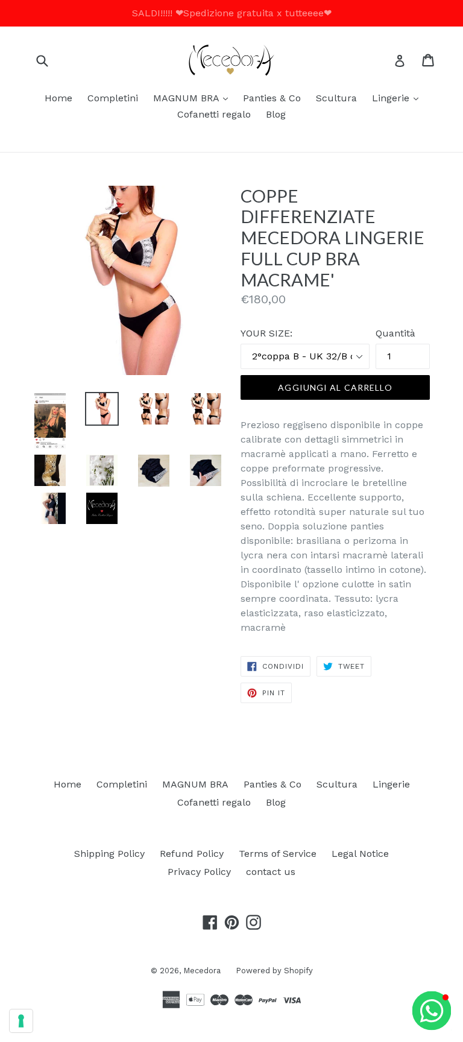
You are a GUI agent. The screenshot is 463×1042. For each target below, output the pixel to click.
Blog (276, 114)
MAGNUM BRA (193, 98)
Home (58, 98)
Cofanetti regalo (214, 114)
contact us (270, 871)
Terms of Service (278, 853)
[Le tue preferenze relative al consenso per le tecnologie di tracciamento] (21, 1020)
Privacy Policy (199, 871)
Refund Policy (192, 853)
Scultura (336, 98)
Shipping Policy (109, 853)
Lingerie (398, 98)
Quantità (395, 333)
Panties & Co (272, 98)
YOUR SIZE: (266, 333)
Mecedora (202, 970)
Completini (112, 98)
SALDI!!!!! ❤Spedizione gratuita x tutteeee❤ (232, 13)
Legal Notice (360, 853)
